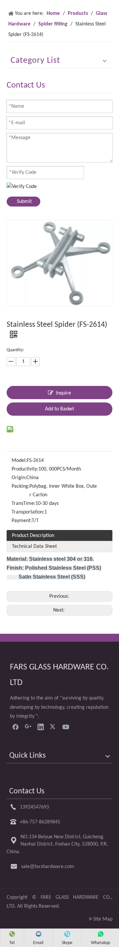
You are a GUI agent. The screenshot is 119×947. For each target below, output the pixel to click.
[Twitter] (53, 726)
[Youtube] (65, 726)
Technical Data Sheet (34, 546)
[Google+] (28, 726)
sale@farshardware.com (47, 866)
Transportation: (28, 512)
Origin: (19, 477)
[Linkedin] (40, 726)
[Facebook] (15, 726)
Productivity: (25, 469)
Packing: (20, 486)
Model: (19, 460)
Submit (24, 201)
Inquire (63, 393)
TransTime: (23, 503)
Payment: (22, 520)
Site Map (102, 919)
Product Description (33, 535)
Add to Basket (59, 409)
